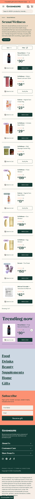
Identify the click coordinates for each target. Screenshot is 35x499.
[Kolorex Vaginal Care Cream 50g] (9, 105)
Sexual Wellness (11, 17)
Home (3, 17)
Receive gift (17, 418)
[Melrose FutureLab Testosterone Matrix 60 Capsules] (9, 291)
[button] (7, 497)
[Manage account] (3, 6)
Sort (8, 48)
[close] (8, 39)
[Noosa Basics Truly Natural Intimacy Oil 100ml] (9, 58)
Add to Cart (25, 68)
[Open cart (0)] (32, 6)
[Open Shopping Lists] (28, 6)
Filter (23, 48)
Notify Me (25, 91)
